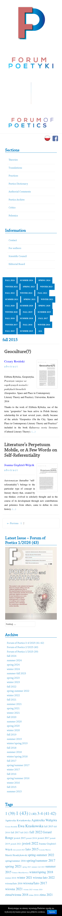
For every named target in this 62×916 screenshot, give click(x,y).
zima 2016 (34, 894)
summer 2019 (44, 312)
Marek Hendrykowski (16, 855)
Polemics (13, 216)
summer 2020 (26, 305)
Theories (13, 160)
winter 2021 (47, 299)
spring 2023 (29, 286)
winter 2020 (11, 312)
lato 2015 (32, 849)
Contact (13, 240)
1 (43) (22, 813)
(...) (33, 431)
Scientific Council (18, 256)
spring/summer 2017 (18, 765)
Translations (15, 168)
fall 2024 (10, 280)
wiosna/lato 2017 (35, 883)
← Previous (12, 523)
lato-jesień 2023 (19, 849)
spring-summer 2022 (18, 691)
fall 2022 (10, 293)
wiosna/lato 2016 (13, 883)
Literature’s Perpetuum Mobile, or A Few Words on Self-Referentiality (30, 450)
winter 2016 (44, 324)
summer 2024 (26, 280)
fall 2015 (10, 331)
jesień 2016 (31, 838)
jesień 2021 (16, 843)
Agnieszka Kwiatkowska (18, 820)
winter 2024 (11, 286)
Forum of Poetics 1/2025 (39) (22, 652)
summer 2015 (26, 331)
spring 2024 (44, 280)
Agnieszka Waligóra (44, 820)
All (40, 331)
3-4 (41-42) (46, 813)
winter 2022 (26, 293)
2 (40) (33, 813)
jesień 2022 (30, 843)
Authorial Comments (20, 192)
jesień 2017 (43, 838)
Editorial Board (17, 264)
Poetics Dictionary (18, 184)
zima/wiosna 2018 (16, 894)
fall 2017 (43, 318)
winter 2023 (46, 286)
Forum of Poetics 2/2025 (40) (22, 647)
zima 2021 (46, 894)
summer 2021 (11, 299)
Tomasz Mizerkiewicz (20, 872)
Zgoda (52, 912)
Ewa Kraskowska (30, 825)
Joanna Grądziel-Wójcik (19, 465)
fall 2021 (42, 293)
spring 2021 (29, 299)
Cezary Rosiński (14, 361)
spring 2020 (44, 305)
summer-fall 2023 (16, 673)
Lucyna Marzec (45, 849)
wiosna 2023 (28, 889)
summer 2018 (26, 318)
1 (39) (10, 813)
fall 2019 (27, 312)
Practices (13, 176)
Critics (12, 207)
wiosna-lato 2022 (44, 877)
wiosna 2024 (37, 889)
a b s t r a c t (10, 366)
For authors (15, 248)
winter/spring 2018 (17, 756)
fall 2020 (10, 305)
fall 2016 (27, 324)
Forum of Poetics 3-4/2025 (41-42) (25, 643)
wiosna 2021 (14, 889)
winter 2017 (11, 324)
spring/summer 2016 (18, 778)
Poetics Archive (17, 200)
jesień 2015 (19, 838)
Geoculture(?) (17, 351)
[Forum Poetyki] (31, 22)
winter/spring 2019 (17, 743)
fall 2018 (10, 318)
